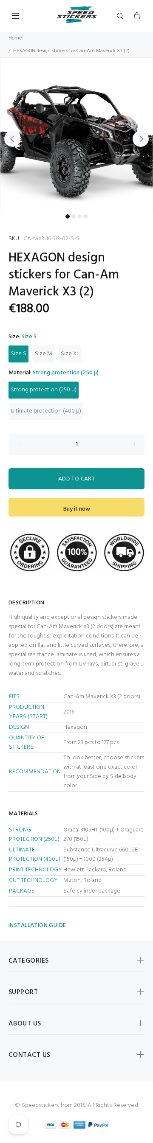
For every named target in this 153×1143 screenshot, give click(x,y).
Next (141, 139)
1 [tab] (67, 216)
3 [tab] (79, 216)
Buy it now (76, 509)
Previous (12, 139)
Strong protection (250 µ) (43, 390)
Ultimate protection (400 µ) (46, 411)
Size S (18, 354)
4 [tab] (85, 216)
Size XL (70, 354)
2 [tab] (73, 216)
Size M (43, 354)
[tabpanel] (76, 133)
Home (15, 38)
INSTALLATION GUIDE (37, 925)
